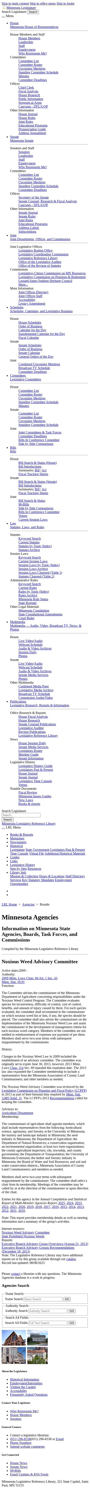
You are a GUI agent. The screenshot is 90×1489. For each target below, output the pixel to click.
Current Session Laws (33, 519)
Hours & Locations (51, 876)
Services (15, 880)
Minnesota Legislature (21, 7)
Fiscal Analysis (28, 91)
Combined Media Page (33, 686)
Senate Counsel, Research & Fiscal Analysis (47, 201)
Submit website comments (27, 1446)
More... (23, 284)
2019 (30, 1207)
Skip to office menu (43, 3)
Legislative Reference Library (38, 258)
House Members (29, 38)
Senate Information (31, 758)
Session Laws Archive (33, 569)
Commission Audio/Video (35, 697)
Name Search (14, 1299)
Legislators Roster (30, 751)
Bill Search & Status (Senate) (37, 481)
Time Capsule (19, 853)
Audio (38, 641)
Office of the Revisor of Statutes (39, 265)
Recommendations (62, 1098)
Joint (13, 235)
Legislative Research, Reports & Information (39, 705)
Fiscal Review (27, 792)
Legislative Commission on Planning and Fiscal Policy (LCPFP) (44, 1090)
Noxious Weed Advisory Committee (26, 1232)
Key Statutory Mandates (38, 880)
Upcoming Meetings (31, 68)
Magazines (17, 838)
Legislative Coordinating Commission (43, 254)
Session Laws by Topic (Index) (39, 565)
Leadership (25, 42)
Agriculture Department (17, 1113)
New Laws (25, 800)
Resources (34, 868)
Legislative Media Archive (35, 690)
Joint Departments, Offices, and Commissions (40, 239)
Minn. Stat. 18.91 (13, 982)
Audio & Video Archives (34, 648)
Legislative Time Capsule (35, 781)
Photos (22, 656)
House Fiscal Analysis (33, 716)
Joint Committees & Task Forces (39, 432)
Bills (13, 447)
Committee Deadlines (32, 80)
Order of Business (30, 326)
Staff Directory (75, 876)
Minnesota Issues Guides (34, 796)
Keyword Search (29, 538)
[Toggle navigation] (3, 17)
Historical (16, 846)
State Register (27, 603)
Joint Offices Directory (33, 292)
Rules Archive (27, 595)
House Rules (26, 118)
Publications (18, 701)
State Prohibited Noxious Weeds (23, 1236)
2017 (47, 1207)
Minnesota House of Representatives (34, 27)
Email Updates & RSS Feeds (29, 1474)
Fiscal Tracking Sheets (33, 474)
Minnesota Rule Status (33, 599)
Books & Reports (21, 834)
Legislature (17, 849)
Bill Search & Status (31, 500)
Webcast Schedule (30, 644)
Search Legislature (14, 11)
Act (44, 470)
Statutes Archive (29, 550)
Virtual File (36, 853)
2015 (63, 1207)
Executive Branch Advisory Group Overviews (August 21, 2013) (45, 1244)
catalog (71, 1259)
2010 (21, 1210)
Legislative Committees (25, 379)
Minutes (23, 76)
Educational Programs (33, 125)
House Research (29, 95)
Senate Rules (27, 216)
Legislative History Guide (35, 766)
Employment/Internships (26, 1383)
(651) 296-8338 (20, 1439)
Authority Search (16, 1311)
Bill (37, 470)
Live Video (25, 641)
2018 (38, 1207)
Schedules (16, 307)
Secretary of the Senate (33, 197)
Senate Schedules (29, 345)
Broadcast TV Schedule (34, 368)
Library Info (18, 872)
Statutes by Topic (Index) (35, 546)
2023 (78, 1203)
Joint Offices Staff (30, 296)
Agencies (28, 904)
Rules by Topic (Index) (33, 591)
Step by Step (18, 868)
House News (18, 1463)
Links (14, 861)
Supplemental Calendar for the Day (41, 334)
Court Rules (26, 618)
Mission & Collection (24, 876)
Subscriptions (27, 231)
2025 (61, 1203)
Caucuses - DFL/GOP (33, 106)
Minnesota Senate (21, 140)
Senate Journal (28, 212)
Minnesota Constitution (33, 610)
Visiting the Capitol (23, 1387)
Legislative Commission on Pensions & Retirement (52, 277)
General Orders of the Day (36, 356)
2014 (72, 1207)
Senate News (18, 1467)
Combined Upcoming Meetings (39, 364)
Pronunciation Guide (32, 129)
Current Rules (27, 588)
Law (13, 523)
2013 (80, 1207)
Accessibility (26, 300)
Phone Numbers (20, 1443)
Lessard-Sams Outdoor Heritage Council (45, 281)
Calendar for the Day (32, 330)
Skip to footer (66, 3)
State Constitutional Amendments (40, 614)
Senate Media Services (33, 675)
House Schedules (29, 322)
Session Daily (27, 652)
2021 (13, 1207)
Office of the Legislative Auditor (39, 262)
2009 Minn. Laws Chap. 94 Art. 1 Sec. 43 (29, 978)
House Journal (27, 114)
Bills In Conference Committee (38, 440)
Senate (14, 137)
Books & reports (29, 804)
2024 (70, 1203)
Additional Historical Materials (65, 853)
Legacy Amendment (31, 303)
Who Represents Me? (32, 53)
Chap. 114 (16, 1068)
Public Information (30, 99)
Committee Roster (30, 65)
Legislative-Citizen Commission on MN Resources (52, 273)
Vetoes (22, 516)
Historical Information (24, 1379)
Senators (24, 152)
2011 (13, 1210)
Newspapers (18, 842)
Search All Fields (16, 1323)
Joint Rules (25, 121)
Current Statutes (29, 542)
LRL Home (9, 904)
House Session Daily (32, 743)
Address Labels (28, 227)
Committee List (28, 61)
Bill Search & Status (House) (37, 462)
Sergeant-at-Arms (30, 102)
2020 (21, 1207)
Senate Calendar (29, 353)
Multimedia (17, 622)
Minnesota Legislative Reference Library (29, 823)
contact (15, 1274)
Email (60, 1439)
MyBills (23, 504)
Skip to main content (15, 3)
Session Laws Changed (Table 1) (40, 572)
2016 (55, 1207)
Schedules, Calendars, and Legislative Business (41, 311)
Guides (14, 857)
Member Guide (28, 754)
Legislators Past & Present (35, 769)
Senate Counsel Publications (37, 724)
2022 (5, 1207)
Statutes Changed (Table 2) (36, 576)
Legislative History (22, 865)
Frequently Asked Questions (29, 1394)
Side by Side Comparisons (35, 444)
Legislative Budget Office (35, 250)
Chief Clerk (26, 87)
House (14, 23)
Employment (26, 49)
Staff (21, 46)
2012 (5, 1210)
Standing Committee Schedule (38, 72)
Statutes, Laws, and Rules (27, 527)
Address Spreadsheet (32, 133)
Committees (18, 375)
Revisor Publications (32, 732)
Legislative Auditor (31, 728)
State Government (37, 849)
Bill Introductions (29, 466)
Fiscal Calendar (28, 337)
